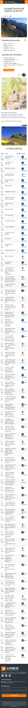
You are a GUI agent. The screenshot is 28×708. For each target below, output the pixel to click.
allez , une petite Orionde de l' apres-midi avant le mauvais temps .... (10, 392)
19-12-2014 (2, 299)
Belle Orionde (8, 185)
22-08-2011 (2, 428)
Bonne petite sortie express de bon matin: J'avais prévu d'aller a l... (10, 550)
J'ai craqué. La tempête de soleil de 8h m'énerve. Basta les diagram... (10, 421)
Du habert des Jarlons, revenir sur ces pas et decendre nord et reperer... (10, 613)
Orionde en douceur (10, 250)
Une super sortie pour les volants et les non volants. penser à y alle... (10, 598)
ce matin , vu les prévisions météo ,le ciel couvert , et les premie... (10, 307)
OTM (25, 109)
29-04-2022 (2, 234)
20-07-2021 (2, 246)
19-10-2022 (2, 228)
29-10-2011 (2, 383)
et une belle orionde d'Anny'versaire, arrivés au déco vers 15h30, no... (10, 467)
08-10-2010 (2, 488)
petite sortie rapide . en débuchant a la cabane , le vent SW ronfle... (10, 355)
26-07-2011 (2, 435)
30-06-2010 (2, 533)
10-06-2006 (2, 634)
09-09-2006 (2, 626)
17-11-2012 (2, 337)
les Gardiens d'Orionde (8, 262)
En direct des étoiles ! (8, 245)
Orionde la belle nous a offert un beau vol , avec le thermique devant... (10, 338)
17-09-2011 (2, 413)
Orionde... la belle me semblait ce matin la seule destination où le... (9, 369)
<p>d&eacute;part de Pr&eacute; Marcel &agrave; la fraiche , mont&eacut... (10, 271)
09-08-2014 (2, 306)
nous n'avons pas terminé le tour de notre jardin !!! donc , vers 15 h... (10, 583)
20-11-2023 (2, 216)
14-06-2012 (2, 361)
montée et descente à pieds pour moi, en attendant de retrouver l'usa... (10, 642)
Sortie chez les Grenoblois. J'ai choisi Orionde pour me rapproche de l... (10, 406)
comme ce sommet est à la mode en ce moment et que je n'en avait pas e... (10, 482)
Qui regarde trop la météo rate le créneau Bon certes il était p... (10, 331)
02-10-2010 (2, 511)
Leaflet (21, 109)
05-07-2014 (2, 313)
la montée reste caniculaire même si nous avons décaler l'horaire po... (10, 429)
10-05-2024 (2, 210)
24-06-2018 (2, 269)
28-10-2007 (2, 597)
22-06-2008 (2, 589)
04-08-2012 (2, 354)
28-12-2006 (2, 619)
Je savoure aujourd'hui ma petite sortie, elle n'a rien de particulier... (9, 322)
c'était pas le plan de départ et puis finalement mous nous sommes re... (10, 576)
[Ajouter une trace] (8, 15)
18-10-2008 (2, 566)
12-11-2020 (2, 251)
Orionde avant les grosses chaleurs (9, 198)
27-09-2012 (2, 345)
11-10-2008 (2, 575)
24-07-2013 (2, 321)
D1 (16, 59)
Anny (25, 336)
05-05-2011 (2, 466)
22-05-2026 (2, 169)
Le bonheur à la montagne (9, 163)
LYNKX (16, 672)
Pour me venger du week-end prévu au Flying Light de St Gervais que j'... (10, 512)
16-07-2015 (2, 291)
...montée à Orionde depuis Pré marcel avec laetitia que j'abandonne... (10, 635)
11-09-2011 (2, 420)
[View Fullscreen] (3, 85)
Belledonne (12, 58)
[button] (14, 92)
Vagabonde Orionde (10, 191)
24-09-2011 (2, 398)
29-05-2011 (2, 450)
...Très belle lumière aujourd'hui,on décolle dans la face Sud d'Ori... (10, 605)
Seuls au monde (9, 209)
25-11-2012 (2, 330)
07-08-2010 (2, 525)
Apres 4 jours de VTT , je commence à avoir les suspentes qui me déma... (10, 346)
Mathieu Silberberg (24, 598)
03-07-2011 (2, 442)
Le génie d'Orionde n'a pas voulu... (10, 284)
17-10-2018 (2, 263)
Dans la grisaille (9, 215)
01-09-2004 (2, 656)
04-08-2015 (2, 285)
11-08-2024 (2, 199)
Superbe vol (8, 238)
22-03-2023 (2, 222)
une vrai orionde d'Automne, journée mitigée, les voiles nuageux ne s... (10, 384)
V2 (12, 61)
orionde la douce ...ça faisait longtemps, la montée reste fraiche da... (9, 558)
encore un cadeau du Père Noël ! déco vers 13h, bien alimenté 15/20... (10, 620)
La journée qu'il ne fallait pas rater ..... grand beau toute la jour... (10, 300)
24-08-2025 (2, 175)
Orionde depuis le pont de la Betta (9, 174)
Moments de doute (10, 168)
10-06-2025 (2, 187)
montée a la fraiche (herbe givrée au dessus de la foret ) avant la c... (10, 443)
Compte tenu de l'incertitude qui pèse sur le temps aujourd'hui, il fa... (10, 314)
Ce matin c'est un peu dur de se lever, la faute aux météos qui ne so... (10, 460)
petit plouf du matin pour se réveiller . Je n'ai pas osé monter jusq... (10, 526)
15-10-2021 (2, 240)
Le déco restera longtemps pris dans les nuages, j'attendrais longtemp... (10, 658)
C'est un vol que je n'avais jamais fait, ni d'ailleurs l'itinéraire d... (10, 504)
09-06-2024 (2, 205)
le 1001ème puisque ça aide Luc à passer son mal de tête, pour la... (10, 399)
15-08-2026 (2, 158)
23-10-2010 (2, 474)
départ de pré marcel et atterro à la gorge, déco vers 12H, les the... (10, 627)
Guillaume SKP (23, 512)
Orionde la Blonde (9, 226)
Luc (21, 74)
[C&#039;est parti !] (14, 27)
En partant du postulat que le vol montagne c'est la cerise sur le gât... (10, 489)
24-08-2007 (2, 612)
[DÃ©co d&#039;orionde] (14, 136)
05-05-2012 (2, 368)
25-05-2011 (2, 459)
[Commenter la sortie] (2, 15)
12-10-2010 (2, 481)
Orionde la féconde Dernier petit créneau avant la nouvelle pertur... (10, 436)
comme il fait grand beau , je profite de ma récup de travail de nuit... (10, 362)
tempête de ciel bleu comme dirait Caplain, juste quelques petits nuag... (10, 452)
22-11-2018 (2, 257)
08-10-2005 (2, 649)
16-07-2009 (2, 557)
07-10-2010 (2, 496)
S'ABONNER (14, 695)
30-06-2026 (2, 164)
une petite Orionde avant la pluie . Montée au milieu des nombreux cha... (10, 414)
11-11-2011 (2, 376)
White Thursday (9, 256)
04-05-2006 (2, 641)
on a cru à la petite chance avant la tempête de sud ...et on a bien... (10, 519)
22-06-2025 (2, 181)
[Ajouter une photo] (5, 15)
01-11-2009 (2, 549)
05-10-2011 (2, 391)
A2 (18, 63)
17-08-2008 (2, 582)
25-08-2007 (2, 604)
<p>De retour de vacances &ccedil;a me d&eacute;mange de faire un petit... (10, 279)
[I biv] (2, 19)
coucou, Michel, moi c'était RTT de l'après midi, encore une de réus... (10, 497)
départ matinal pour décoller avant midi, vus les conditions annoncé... (10, 590)
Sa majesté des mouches (9, 157)
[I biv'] (10, 15)
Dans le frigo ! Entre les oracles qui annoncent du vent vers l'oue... (10, 377)
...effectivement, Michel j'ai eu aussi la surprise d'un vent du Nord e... (10, 650)
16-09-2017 (2, 278)
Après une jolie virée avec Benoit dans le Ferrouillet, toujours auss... (10, 292)
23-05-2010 (2, 540)
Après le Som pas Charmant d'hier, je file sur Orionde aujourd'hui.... (10, 534)
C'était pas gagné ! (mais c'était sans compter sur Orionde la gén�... (10, 475)
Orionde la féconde (10, 221)
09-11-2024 (2, 193)
